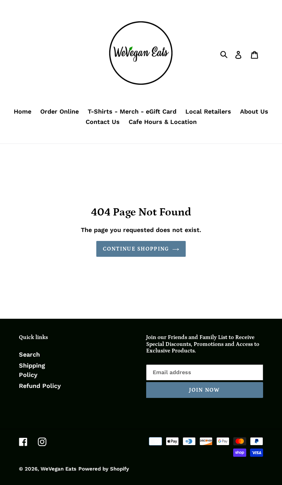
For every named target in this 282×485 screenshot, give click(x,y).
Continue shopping (136, 249)
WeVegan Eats (58, 469)
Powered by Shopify (103, 469)
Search (29, 354)
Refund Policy (40, 385)
